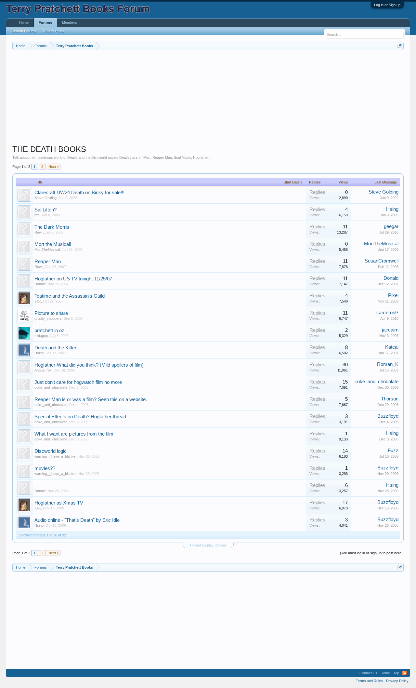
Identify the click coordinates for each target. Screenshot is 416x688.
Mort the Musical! (52, 244)
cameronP (387, 312)
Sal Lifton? (45, 209)
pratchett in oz (49, 330)
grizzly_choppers (48, 318)
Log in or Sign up (387, 5)
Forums (45, 23)
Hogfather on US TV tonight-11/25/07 (73, 278)
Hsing (392, 209)
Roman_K (387, 364)
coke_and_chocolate (50, 387)
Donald (40, 284)
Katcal (391, 347)
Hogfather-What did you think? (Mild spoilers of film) (89, 365)
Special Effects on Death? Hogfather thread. (80, 416)
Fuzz (393, 450)
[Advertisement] (207, 98)
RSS (404, 673)
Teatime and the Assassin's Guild (69, 296)
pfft (36, 215)
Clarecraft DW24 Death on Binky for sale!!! (79, 192)
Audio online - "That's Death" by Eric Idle (77, 520)
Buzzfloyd (387, 416)
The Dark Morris (51, 227)
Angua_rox (43, 370)
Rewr (38, 232)
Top (396, 673)
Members (69, 22)
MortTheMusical (47, 249)
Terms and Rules (369, 681)
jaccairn (390, 329)
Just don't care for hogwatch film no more (78, 382)
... (36, 485)
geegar (391, 226)
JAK (37, 301)
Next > (53, 167)
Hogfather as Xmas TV (58, 503)
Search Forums (24, 31)
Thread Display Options (208, 545)
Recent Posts (53, 31)
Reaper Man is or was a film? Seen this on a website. (90, 399)
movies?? (44, 468)
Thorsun (389, 398)
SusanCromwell (381, 260)
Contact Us (368, 673)
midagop (41, 336)
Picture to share (51, 313)
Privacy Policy (397, 681)
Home (24, 22)
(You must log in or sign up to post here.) (372, 553)
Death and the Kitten (55, 347)
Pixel (393, 295)
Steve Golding (45, 198)
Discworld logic (50, 451)
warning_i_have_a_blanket (55, 456)
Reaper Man (47, 261)
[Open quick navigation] (399, 46)
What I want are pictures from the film (73, 434)
